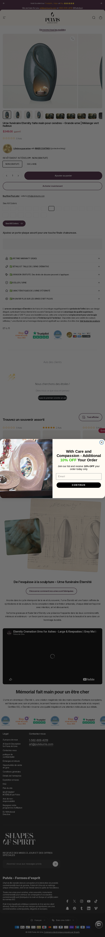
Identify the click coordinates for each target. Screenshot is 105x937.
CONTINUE (78, 485)
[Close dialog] (102, 442)
